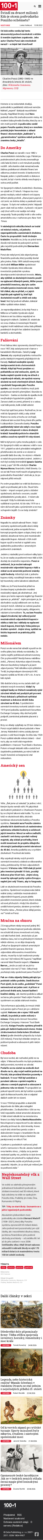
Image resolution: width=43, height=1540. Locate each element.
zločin (11, 1267)
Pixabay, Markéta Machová (10, 1282)
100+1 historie (5, 1274)
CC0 (15, 88)
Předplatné (9, 1514)
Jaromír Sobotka (19, 1441)
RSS (19, 1514)
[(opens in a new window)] (37, 1525)
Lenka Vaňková (26, 25)
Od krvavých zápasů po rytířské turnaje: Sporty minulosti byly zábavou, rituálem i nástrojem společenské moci (21, 1432)
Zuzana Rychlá (19, 1489)
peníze (19, 1267)
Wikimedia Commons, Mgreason (12, 1280)
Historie (6, 1345)
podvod (28, 1267)
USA (3, 1267)
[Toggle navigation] (39, 6)
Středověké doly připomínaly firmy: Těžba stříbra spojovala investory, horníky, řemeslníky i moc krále (21, 1336)
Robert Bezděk (19, 1393)
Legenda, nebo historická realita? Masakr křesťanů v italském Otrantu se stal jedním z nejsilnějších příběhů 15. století (21, 1384)
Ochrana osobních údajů (15, 1522)
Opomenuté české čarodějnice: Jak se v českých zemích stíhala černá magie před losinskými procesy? (21, 1480)
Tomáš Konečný (19, 1345)
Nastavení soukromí (13, 1518)
